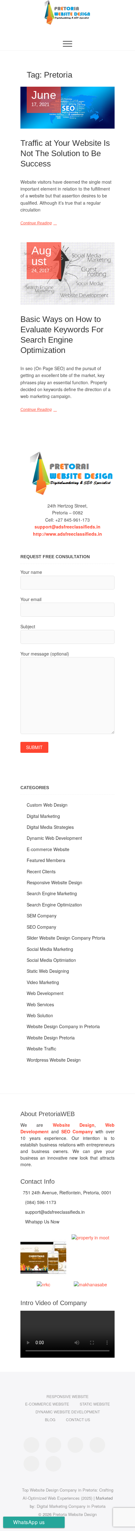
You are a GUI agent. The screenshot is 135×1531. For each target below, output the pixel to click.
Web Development (45, 993)
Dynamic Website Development (67, 1411)
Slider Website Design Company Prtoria (66, 938)
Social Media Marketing (50, 949)
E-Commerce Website (47, 1403)
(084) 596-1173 (40, 1202)
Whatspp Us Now (41, 1221)
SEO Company (41, 927)
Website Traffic (41, 1048)
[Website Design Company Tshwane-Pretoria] (67, 473)
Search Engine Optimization (54, 904)
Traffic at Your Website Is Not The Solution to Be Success (65, 153)
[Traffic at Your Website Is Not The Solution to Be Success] (67, 108)
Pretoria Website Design (75, 1514)
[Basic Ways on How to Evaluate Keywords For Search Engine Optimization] (67, 273)
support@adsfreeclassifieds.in (67, 526)
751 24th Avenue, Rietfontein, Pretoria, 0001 (66, 1192)
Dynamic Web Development (54, 838)
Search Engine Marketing (52, 893)
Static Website (95, 1403)
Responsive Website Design (54, 882)
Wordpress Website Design (54, 1060)
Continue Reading (36, 223)
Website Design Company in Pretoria (63, 1026)
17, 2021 (43, 98)
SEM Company (42, 915)
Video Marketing (43, 982)
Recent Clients (41, 871)
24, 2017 (41, 259)
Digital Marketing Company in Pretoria (71, 1506)
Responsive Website (67, 1396)
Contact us (78, 1419)
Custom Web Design (47, 805)
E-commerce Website (48, 849)
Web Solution (40, 1015)
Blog (50, 1419)
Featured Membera (46, 860)
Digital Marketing (43, 816)
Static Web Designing (48, 971)
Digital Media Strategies (50, 827)
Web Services (40, 1004)
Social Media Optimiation (51, 960)
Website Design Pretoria (51, 1037)
